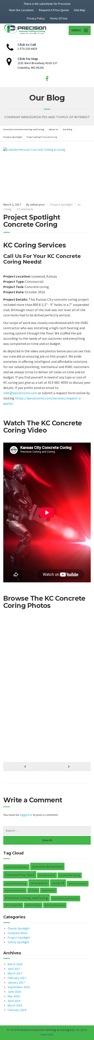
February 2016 (17, 1010)
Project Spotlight (61, 204)
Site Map (79, 10)
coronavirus (39, 883)
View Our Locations (21, 10)
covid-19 (58, 883)
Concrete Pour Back (20, 875)
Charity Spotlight (19, 928)
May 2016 (14, 996)
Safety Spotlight (18, 942)
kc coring (33, 890)
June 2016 (14, 992)
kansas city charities (15, 890)
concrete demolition (47, 866)
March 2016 (15, 1005)
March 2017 (15, 973)
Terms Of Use (59, 18)
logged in (26, 815)
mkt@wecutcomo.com (20, 393)
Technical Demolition (55, 905)
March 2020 (15, 964)
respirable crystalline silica (65, 898)
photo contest (48, 890)
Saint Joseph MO (13, 905)
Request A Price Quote (54, 10)
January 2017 (16, 982)
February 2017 (17, 978)
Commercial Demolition (16, 867)
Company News (18, 933)
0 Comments (25, 209)
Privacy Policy (36, 18)
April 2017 (14, 969)
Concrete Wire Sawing (15, 883)
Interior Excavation (77, 883)
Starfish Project (33, 905)
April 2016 (14, 1001)
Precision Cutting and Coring (26, 898)
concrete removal (47, 875)
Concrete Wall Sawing (69, 875)
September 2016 (19, 987)
